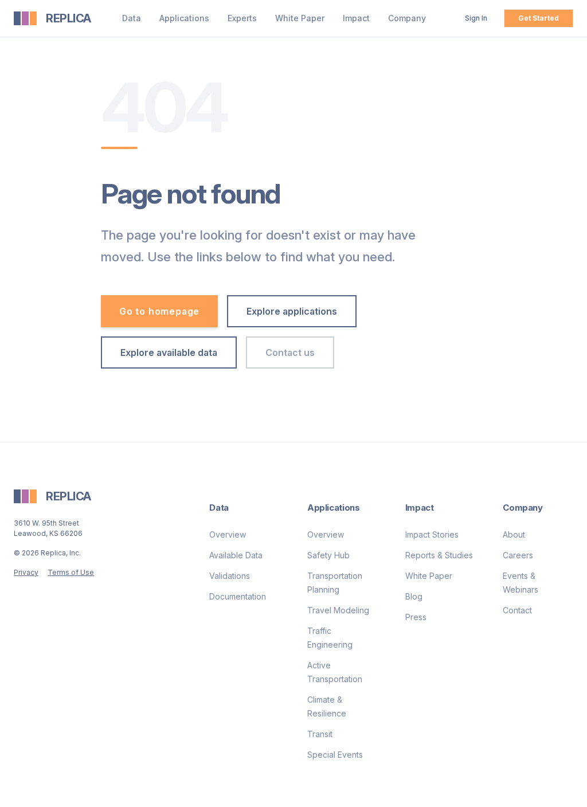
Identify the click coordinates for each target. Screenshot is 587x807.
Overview (227, 534)
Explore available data (168, 352)
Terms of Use (71, 572)
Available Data (236, 555)
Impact (356, 18)
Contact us (290, 352)
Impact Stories (432, 534)
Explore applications (291, 311)
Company (407, 18)
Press (415, 617)
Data (131, 18)
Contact (517, 610)
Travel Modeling (338, 610)
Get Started (538, 18)
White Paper (299, 18)
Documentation (237, 596)
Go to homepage (159, 311)
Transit (319, 734)
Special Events (335, 754)
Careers (518, 555)
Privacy (26, 572)
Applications (184, 18)
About (514, 534)
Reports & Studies (439, 555)
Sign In (476, 18)
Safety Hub (328, 555)
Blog (413, 596)
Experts (242, 18)
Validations (229, 576)
